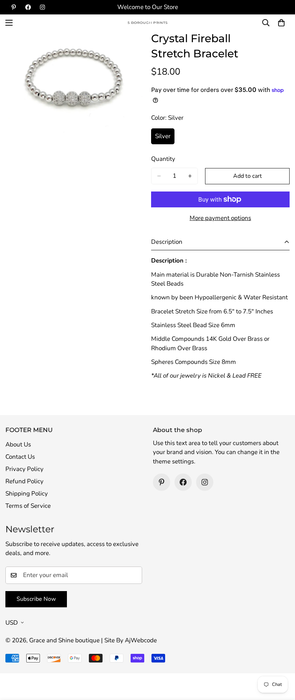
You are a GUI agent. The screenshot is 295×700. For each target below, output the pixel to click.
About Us (18, 444)
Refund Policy (24, 481)
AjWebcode (141, 640)
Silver (164, 138)
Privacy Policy (24, 469)
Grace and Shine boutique (64, 640)
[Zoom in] (132, 46)
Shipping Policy (26, 493)
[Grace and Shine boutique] (147, 23)
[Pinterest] (14, 7)
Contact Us (20, 457)
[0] (281, 22)
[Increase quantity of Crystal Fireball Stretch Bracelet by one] (190, 176)
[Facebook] (28, 7)
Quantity (163, 159)
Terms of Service (28, 506)
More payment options (220, 218)
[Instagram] (42, 7)
